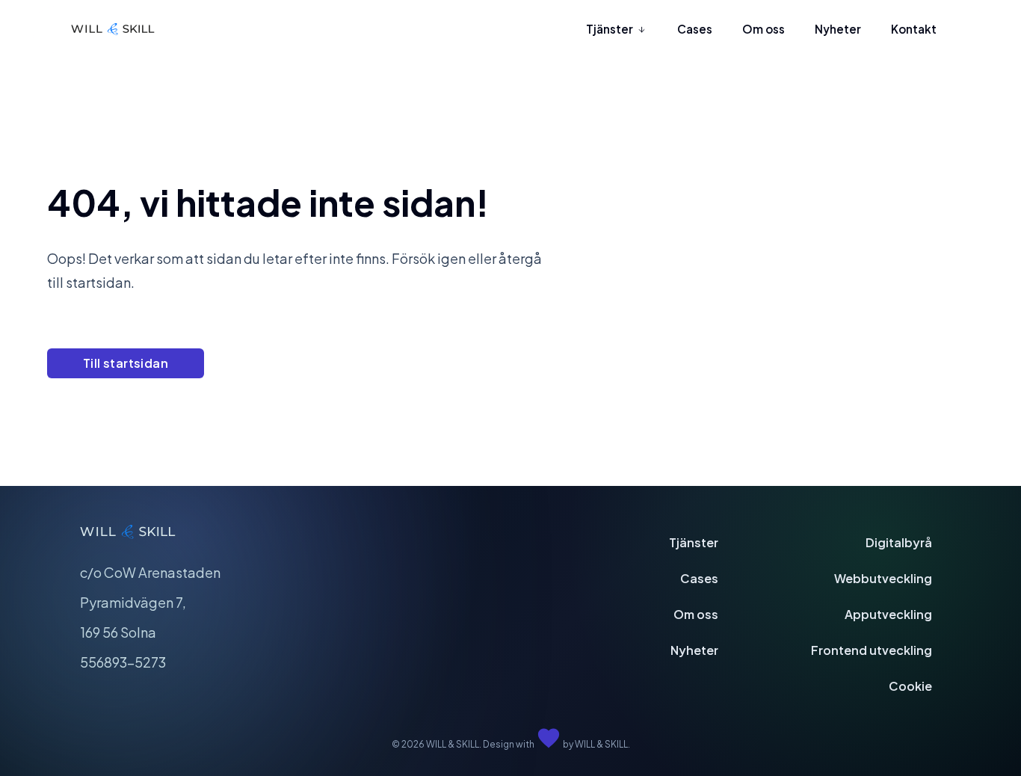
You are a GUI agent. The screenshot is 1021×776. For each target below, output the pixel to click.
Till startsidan (125, 363)
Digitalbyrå (899, 542)
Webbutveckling (883, 578)
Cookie (910, 686)
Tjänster (693, 542)
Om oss (695, 614)
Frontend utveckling (871, 650)
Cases (699, 578)
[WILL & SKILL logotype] (113, 29)
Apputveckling (888, 614)
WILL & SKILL (601, 744)
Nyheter (694, 650)
